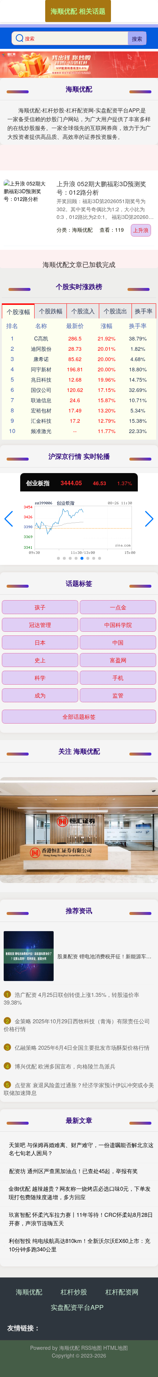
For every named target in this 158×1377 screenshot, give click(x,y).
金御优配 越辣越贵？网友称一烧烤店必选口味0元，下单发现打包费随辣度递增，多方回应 (79, 1193)
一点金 (118, 607)
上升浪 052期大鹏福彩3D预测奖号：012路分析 (101, 187)
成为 (40, 695)
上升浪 (140, 230)
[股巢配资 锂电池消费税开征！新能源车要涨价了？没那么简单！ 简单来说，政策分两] (29, 956)
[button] (9, 519)
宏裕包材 (41, 410)
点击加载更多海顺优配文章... (79, 264)
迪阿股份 (41, 348)
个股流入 (83, 311)
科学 (40, 677)
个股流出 (115, 311)
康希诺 (41, 359)
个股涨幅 (18, 311)
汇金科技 (41, 420)
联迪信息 (41, 400)
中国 (117, 642)
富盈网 (118, 660)
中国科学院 (118, 624)
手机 (117, 677)
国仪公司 (41, 389)
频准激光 (41, 431)
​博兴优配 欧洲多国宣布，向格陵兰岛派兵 (65, 1066)
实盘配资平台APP (77, 1307)
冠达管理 (40, 624)
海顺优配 (29, 1291)
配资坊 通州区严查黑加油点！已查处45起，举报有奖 (73, 1171)
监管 (117, 695)
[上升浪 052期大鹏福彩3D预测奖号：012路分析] (27, 213)
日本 (40, 642)
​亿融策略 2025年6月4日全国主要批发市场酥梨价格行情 (82, 1047)
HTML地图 (115, 1347)
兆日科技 (41, 379)
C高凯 (41, 338)
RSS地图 (91, 1347)
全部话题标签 (79, 716)
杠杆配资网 (122, 1291)
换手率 (143, 311)
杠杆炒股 (74, 1291)
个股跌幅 (50, 311)
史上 (40, 660)
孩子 (40, 607)
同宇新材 (41, 369)
